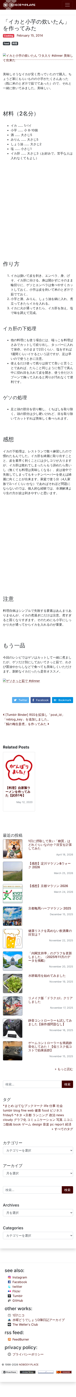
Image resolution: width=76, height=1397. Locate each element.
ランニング (40, 1115)
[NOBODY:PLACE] (19, 5)
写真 (59, 1120)
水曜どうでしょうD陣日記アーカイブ (38, 1320)
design (37, 1124)
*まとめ (8, 1106)
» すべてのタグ (62, 1129)
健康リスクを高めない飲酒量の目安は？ (50, 932)
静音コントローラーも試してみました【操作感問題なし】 (50, 1022)
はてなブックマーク (29, 1106)
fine (24, 1110)
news (60, 1115)
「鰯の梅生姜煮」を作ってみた (25, 724)
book (17, 1124)
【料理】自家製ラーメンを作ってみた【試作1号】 (17, 791)
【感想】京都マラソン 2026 (48, 886)
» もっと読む (64, 1069)
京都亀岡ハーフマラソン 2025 (49, 908)
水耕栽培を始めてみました (47, 975)
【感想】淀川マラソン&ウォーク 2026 (49, 865)
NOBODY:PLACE (29, 1364)
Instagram (19, 1277)
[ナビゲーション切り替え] (67, 5)
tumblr (7, 1110)
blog (16, 1110)
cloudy (8, 1120)
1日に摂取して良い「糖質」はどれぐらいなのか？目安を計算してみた (50, 844)
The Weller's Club (25, 1324)
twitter (17, 1286)
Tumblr (17, 1296)
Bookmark (64, 700)
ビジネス (56, 1110)
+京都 (27, 1115)
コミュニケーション (41, 1120)
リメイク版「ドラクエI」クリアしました (50, 1000)
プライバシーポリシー (28, 1354)
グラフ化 (20, 1120)
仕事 (52, 1106)
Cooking (8, 35)
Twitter (23, 700)
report (59, 1124)
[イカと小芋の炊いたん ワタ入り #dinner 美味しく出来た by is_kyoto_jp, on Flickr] (38, 58)
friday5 (8, 1115)
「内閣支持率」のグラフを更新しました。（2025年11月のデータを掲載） (50, 956)
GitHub (17, 1300)
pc (52, 1124)
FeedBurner (20, 1339)
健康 (38, 1110)
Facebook (42, 700)
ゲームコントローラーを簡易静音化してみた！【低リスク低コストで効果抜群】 (50, 1046)
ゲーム (26, 1124)
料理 (14, 43)
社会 (60, 1106)
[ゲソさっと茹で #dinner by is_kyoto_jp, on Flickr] (21, 681)
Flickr (16, 1291)
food (6, 43)
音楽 (46, 1124)
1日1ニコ (18, 1315)
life (46, 1106)
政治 (52, 1115)
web (30, 1110)
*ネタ (18, 1115)
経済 (68, 1124)
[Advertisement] (38, 209)
